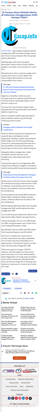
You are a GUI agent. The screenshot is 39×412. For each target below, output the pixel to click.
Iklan (21, 386)
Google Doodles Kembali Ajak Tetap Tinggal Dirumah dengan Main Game (8, 337)
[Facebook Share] (21, 293)
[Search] (37, 2)
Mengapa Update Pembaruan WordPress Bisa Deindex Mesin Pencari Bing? (20, 352)
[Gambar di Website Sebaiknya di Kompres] (6, 280)
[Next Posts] (35, 281)
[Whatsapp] (36, 293)
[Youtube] (26, 398)
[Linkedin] (23, 398)
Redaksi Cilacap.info (14, 20)
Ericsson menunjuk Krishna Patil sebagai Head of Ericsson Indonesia (28, 330)
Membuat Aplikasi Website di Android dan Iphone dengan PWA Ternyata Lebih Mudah (29, 337)
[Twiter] (12, 398)
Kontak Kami (25, 383)
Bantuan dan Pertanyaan (20, 390)
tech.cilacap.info (25, 20)
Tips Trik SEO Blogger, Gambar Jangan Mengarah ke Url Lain (9, 323)
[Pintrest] (28, 293)
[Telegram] (32, 293)
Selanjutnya (32, 271)
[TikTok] (30, 398)
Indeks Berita (18, 358)
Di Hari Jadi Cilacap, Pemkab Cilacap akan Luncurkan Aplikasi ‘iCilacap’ (28, 316)
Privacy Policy (14, 383)
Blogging (7, 288)
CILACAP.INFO (6, 51)
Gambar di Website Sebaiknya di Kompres (21, 281)
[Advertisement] (19, 409)
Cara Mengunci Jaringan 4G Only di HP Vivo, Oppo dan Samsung (9, 316)
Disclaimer (29, 386)
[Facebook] (9, 398)
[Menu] (2, 2)
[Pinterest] (16, 398)
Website (19, 288)
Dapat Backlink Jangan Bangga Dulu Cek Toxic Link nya (9, 330)
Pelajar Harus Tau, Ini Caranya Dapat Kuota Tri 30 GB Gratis (28, 309)
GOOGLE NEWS (29, 298)
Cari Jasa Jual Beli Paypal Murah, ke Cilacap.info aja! (7, 309)
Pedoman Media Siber (26, 379)
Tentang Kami (11, 379)
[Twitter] (24, 293)
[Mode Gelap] (34, 2)
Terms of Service (11, 386)
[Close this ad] (37, 405)
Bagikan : (6, 293)
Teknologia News (10, 2)
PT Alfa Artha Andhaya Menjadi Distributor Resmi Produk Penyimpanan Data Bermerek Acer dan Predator (19, 89)
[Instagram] (19, 398)
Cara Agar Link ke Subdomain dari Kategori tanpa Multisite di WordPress (29, 323)
